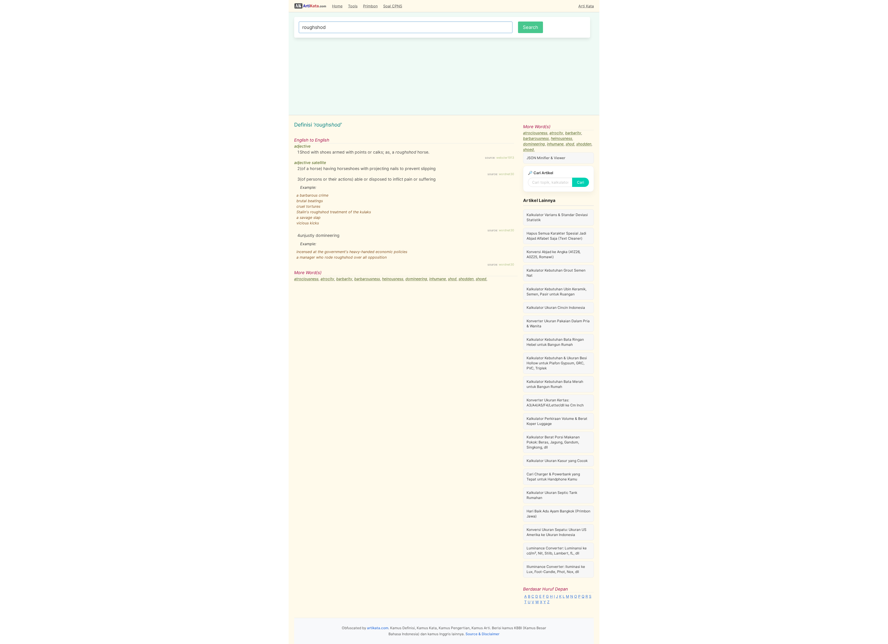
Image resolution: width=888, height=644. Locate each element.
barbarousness (367, 279)
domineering (416, 279)
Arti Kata (586, 6)
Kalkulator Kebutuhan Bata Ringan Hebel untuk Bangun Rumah (555, 342)
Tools (353, 6)
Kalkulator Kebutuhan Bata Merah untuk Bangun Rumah (555, 384)
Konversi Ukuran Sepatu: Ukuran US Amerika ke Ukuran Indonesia (556, 532)
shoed (481, 279)
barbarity (344, 279)
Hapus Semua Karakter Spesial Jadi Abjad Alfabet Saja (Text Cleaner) (556, 236)
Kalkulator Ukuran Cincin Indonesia (556, 307)
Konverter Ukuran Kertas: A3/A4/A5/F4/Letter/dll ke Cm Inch (555, 402)
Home (337, 6)
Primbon (370, 6)
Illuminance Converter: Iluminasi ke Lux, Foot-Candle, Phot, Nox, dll (556, 569)
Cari (580, 182)
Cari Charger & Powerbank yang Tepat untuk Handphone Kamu (553, 476)
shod (452, 279)
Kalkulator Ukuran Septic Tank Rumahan (552, 495)
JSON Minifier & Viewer (546, 158)
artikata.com (377, 628)
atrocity (327, 279)
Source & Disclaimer (483, 634)
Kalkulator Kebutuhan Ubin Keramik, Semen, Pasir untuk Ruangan (556, 291)
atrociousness (306, 279)
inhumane (437, 279)
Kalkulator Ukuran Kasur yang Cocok (557, 460)
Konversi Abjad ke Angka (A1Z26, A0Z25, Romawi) (553, 254)
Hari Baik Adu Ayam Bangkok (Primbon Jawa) (558, 513)
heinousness (392, 279)
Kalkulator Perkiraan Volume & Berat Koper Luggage (557, 421)
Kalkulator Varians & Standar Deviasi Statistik (557, 217)
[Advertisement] (442, 75)
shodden (466, 279)
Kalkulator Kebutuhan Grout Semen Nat (556, 273)
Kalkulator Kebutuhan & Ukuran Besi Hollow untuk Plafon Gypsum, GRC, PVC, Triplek (557, 363)
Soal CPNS (392, 6)
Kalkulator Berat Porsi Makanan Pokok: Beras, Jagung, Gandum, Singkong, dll (553, 442)
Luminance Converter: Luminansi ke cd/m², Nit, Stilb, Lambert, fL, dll (557, 550)
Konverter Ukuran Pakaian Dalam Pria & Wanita (558, 323)
